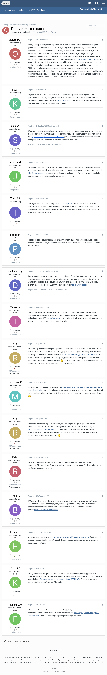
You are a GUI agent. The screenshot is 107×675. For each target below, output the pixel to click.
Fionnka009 (15, 604)
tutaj (102, 662)
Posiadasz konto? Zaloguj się (91, 9)
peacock (15, 234)
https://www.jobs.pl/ (79, 285)
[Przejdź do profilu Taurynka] (15, 321)
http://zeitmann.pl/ (64, 100)
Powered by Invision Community (53, 671)
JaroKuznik (15, 162)
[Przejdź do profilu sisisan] (15, 140)
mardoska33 (15, 382)
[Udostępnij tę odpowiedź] (102, 40)
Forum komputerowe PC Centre (23, 10)
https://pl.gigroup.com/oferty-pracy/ (43, 429)
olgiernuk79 (27, 32)
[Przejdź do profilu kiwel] (15, 104)
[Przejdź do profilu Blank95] (15, 510)
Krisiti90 (15, 568)
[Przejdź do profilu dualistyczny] (15, 285)
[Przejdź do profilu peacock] (15, 249)
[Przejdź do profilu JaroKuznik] (15, 176)
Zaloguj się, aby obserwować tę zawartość (20, 25)
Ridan (15, 457)
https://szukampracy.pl (64, 204)
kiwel (15, 89)
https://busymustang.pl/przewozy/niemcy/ (79, 354)
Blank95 (15, 495)
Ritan (15, 343)
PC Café (53, 32)
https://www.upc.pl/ (55, 318)
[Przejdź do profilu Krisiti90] (15, 582)
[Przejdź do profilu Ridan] (15, 471)
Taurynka (15, 307)
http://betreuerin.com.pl (87, 59)
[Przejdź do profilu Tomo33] (15, 213)
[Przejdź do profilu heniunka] (15, 546)
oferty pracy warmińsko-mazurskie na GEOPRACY (59, 579)
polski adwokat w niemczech (46, 510)
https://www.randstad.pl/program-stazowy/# (71, 537)
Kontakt (53, 651)
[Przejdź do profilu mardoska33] (15, 396)
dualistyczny (15, 271)
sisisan (15, 125)
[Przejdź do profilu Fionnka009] (15, 619)
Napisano (38, 40)
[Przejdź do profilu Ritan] (15, 358)
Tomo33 (15, 198)
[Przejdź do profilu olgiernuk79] (5, 30)
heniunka (15, 532)
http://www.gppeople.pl (37, 173)
